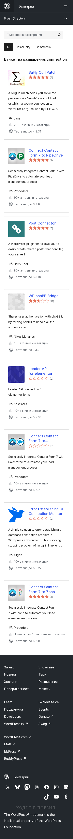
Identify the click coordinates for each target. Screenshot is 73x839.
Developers (12, 716)
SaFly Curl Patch (42, 72)
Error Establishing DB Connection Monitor (46, 511)
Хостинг (10, 682)
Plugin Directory (15, 18)
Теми (42, 674)
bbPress (12, 751)
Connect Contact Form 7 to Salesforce (43, 438)
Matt (9, 744)
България (21, 777)
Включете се (49, 702)
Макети (44, 689)
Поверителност (16, 689)
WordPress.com (18, 737)
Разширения (48, 682)
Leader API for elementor (41, 371)
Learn (8, 702)
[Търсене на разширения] (59, 35)
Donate (46, 716)
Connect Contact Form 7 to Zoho (43, 589)
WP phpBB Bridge (44, 296)
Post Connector (42, 223)
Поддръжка (13, 709)
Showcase (46, 667)
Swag (45, 724)
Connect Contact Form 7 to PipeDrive (46, 152)
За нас (9, 667)
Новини (10, 674)
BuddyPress (15, 759)
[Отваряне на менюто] (66, 6)
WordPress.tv (16, 724)
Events (44, 709)
